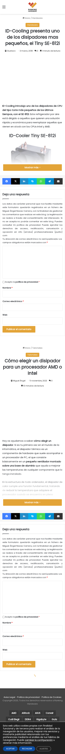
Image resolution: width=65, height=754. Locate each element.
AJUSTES (44, 748)
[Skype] (32, 181)
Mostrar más (32, 167)
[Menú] (4, 8)
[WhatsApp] (41, 181)
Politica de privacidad (28, 697)
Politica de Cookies (51, 697)
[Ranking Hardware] (32, 7)
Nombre (7, 287)
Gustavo (11, 50)
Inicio (27, 18)
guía (54, 719)
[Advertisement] (32, 75)
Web (5, 314)
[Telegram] (49, 181)
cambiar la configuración (39, 740)
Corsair (49, 713)
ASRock (26, 713)
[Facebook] (6, 181)
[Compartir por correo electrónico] (58, 181)
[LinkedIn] (24, 181)
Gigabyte (41, 719)
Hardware (37, 18)
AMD (14, 713)
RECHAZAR (27, 748)
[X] (15, 181)
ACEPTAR (10, 748)
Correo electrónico (13, 301)
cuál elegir (14, 719)
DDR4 (28, 719)
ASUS (37, 713)
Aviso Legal (9, 697)
